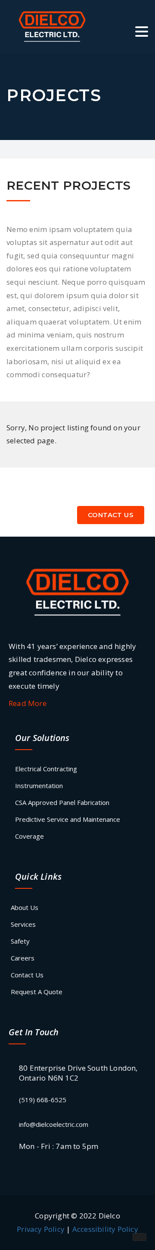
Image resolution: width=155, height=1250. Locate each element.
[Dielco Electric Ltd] (77, 591)
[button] (141, 32)
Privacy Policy (41, 1229)
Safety (20, 941)
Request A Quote (36, 991)
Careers (22, 958)
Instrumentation (39, 785)
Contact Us (110, 515)
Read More (27, 703)
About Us (24, 907)
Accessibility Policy (105, 1229)
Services (23, 924)
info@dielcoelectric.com (53, 1124)
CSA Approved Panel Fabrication (62, 802)
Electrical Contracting (46, 768)
